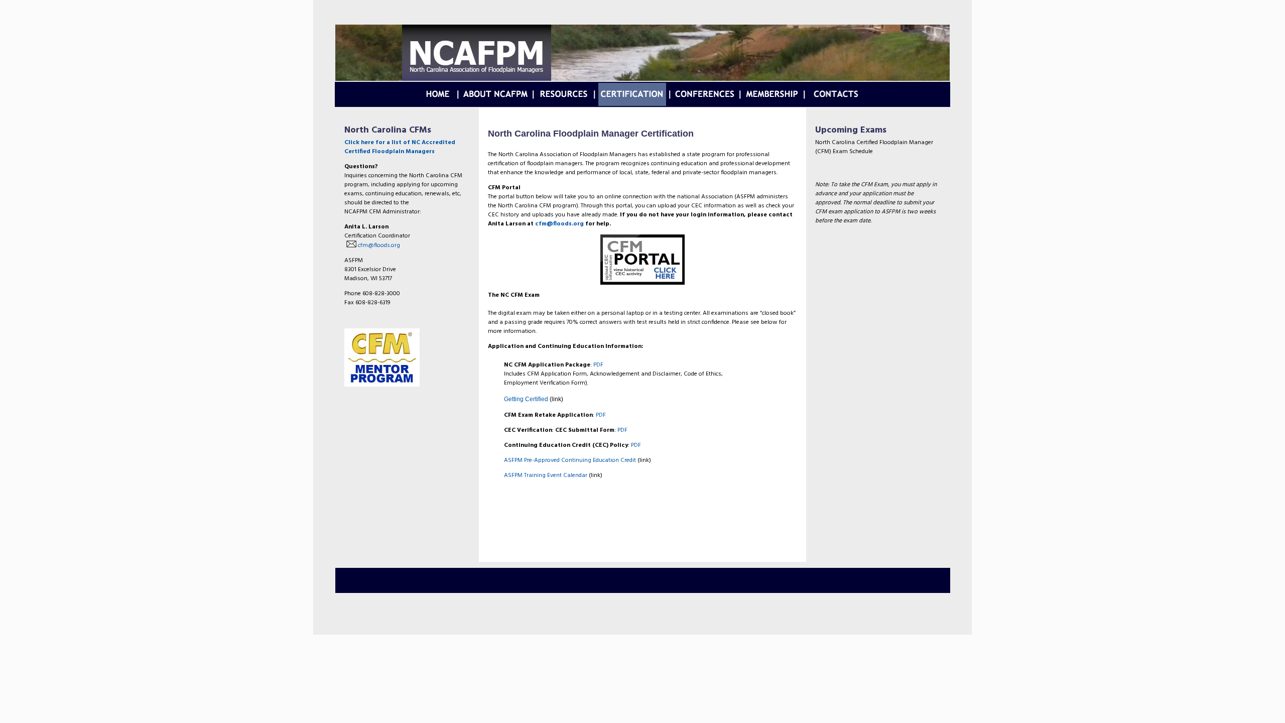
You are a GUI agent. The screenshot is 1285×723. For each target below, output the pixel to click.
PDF (598, 365)
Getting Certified (526, 399)
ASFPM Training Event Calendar (545, 475)
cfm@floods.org (378, 245)
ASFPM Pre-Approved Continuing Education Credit (570, 460)
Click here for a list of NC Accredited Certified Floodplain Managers (399, 147)
